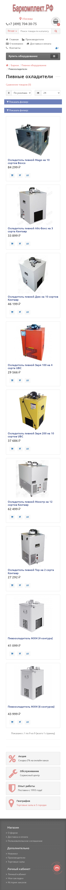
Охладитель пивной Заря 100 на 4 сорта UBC (30, 366)
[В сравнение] (27, 175)
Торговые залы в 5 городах (32, 805)
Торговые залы (16, 861)
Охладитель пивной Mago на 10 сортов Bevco (29, 161)
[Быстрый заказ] (20, 175)
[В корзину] (12, 175)
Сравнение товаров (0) (18, 84)
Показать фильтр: (18, 102)
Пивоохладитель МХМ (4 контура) (30, 638)
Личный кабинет (17, 874)
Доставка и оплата (40, 43)
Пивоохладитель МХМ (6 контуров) (31, 706)
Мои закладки (15, 878)
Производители (35, 39)
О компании (16, 43)
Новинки (13, 853)
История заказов (17, 882)
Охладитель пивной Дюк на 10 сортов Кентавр (33, 298)
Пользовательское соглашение (25, 841)
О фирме (13, 832)
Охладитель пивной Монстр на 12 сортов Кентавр (30, 503)
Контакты (14, 48)
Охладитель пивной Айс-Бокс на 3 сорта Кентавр (30, 230)
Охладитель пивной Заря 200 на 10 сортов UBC (31, 435)
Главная (14, 39)
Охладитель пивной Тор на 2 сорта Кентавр (31, 571)
